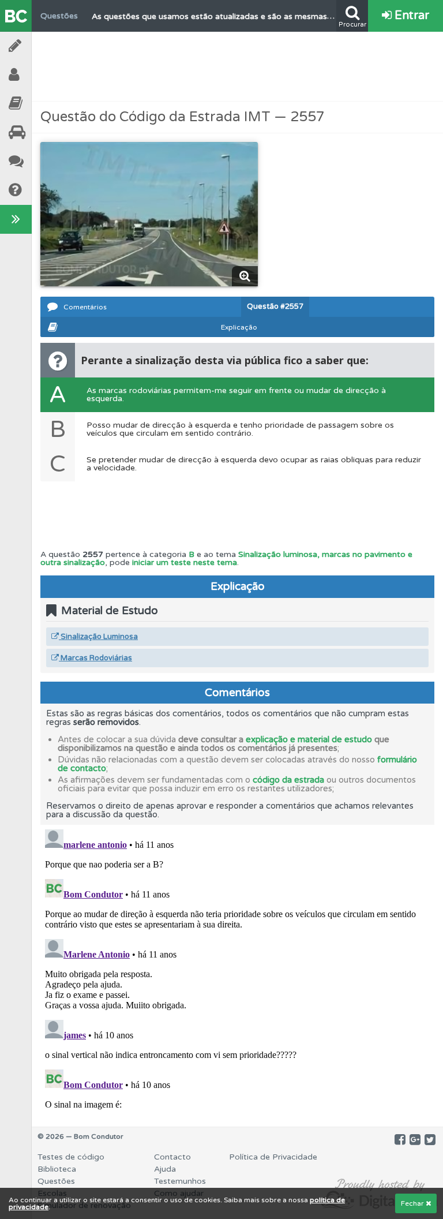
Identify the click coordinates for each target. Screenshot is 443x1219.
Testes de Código (46, 46)
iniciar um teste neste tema (184, 562)
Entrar (410, 16)
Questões (56, 1181)
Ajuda (46, 190)
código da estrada (288, 780)
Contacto (172, 1157)
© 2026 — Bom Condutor (80, 1136)
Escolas (46, 132)
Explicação (239, 327)
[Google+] (415, 1139)
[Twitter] (430, 1139)
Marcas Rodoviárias (95, 658)
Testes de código (70, 1157)
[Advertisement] (237, 66)
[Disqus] (237, 969)
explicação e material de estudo (309, 739)
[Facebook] (400, 1139)
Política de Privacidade (273, 1157)
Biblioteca (46, 104)
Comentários (85, 307)
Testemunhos (46, 161)
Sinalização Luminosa (98, 636)
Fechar (413, 1203)
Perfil (46, 75)
